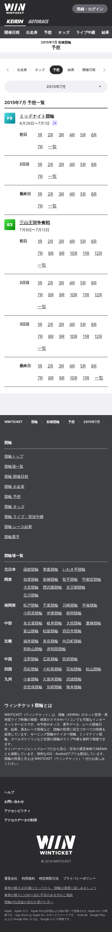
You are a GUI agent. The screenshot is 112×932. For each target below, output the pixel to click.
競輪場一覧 (13, 466)
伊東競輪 (54, 613)
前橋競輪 (50, 579)
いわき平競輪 (74, 569)
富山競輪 (31, 631)
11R (86, 253)
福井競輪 (31, 641)
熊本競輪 (74, 687)
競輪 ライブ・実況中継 (23, 516)
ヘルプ (9, 792)
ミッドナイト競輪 (37, 116)
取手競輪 (70, 579)
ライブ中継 (85, 32)
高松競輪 (31, 669)
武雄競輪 (74, 679)
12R (98, 253)
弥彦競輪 (31, 579)
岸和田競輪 (56, 649)
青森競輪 (50, 569)
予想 (48, 32)
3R (61, 134)
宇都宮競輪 (91, 579)
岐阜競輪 (54, 623)
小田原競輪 (32, 613)
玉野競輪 (31, 659)
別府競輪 (54, 687)
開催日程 (12, 32)
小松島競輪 (52, 669)
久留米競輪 (52, 679)
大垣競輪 (74, 623)
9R (61, 253)
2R (50, 134)
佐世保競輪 (32, 687)
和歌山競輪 (32, 649)
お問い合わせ (14, 801)
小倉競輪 (31, 679)
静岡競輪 (74, 613)
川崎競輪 (70, 605)
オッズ (64, 32)
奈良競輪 (50, 641)
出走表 (32, 32)
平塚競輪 (89, 605)
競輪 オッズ (14, 506)
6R (94, 134)
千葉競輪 (50, 605)
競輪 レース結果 (18, 526)
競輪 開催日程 (16, 476)
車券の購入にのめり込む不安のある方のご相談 (38, 895)
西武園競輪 (52, 587)
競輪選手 (12, 536)
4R (72, 134)
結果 (105, 32)
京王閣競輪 (75, 587)
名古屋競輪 (32, 623)
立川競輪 (31, 595)
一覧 (52, 146)
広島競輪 (50, 659)
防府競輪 (70, 659)
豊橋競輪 (93, 623)
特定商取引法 (49, 878)
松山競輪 (93, 669)
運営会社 (10, 878)
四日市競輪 (72, 631)
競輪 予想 (12, 496)
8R (51, 253)
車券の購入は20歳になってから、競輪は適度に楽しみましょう (50, 888)
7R (40, 146)
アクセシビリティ (17, 811)
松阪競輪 (50, 631)
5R (83, 134)
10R (73, 253)
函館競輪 (31, 569)
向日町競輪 (72, 641)
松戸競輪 (31, 605)
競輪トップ (13, 456)
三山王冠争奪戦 (35, 222)
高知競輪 (74, 669)
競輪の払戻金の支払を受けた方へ (28, 902)
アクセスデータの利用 (20, 820)
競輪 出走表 (14, 486)
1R (40, 134)
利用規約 (28, 878)
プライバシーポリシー (79, 878)
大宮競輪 (31, 587)
